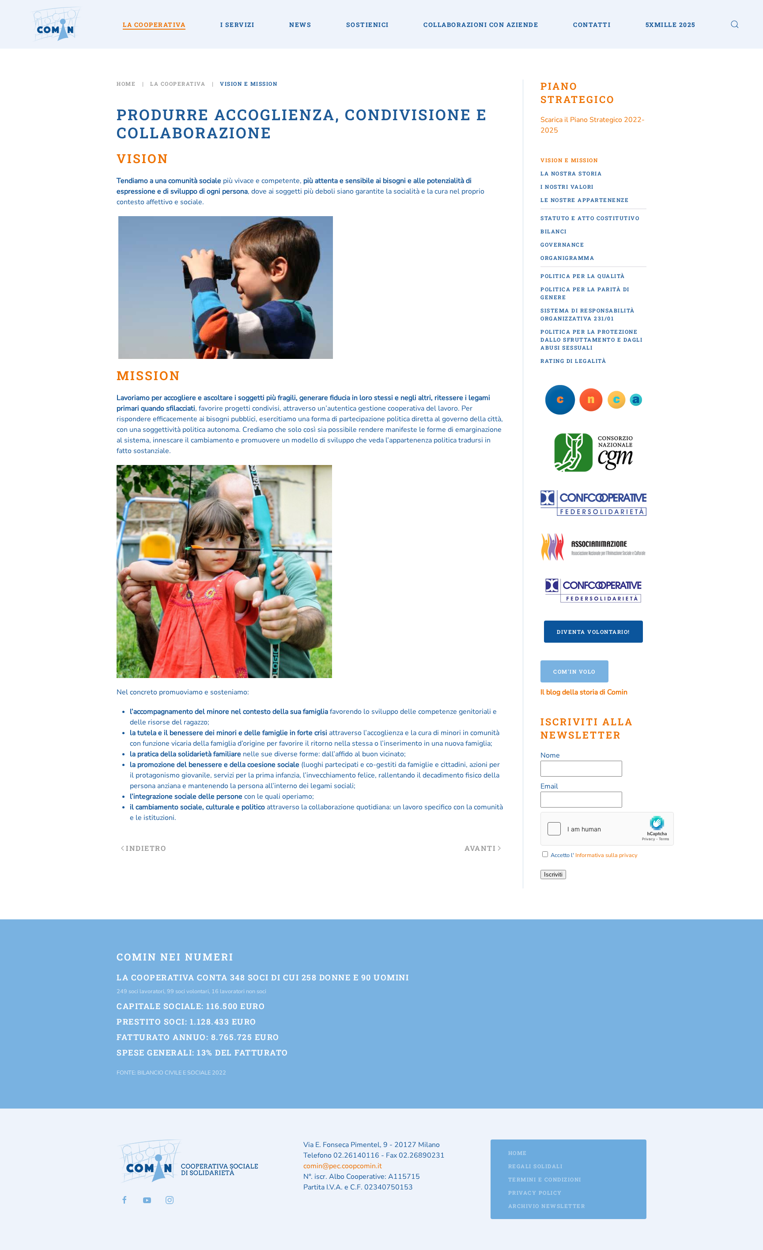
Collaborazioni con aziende (480, 24)
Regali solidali (535, 1166)
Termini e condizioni (545, 1179)
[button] (734, 24)
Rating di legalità (573, 360)
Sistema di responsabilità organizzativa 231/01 (587, 314)
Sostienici (367, 24)
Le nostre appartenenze (584, 199)
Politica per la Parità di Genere (585, 293)
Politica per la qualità (582, 275)
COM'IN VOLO (574, 671)
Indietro (146, 848)
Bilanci (553, 231)
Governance (562, 244)
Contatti (592, 24)
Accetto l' (593, 855)
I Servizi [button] (237, 24)
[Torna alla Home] (56, 24)
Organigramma (567, 257)
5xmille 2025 (670, 24)
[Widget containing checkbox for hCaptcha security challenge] (607, 829)
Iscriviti (553, 874)
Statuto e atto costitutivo (589, 217)
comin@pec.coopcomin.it (342, 1166)
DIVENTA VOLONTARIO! (593, 631)
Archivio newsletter (546, 1205)
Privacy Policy (535, 1192)
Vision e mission (569, 160)
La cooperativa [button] (154, 24)
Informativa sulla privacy (606, 855)
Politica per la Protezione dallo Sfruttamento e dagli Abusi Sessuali (591, 339)
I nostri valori (567, 186)
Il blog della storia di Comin (583, 692)
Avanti (480, 848)
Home (517, 1152)
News (300, 24)
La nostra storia (571, 173)
